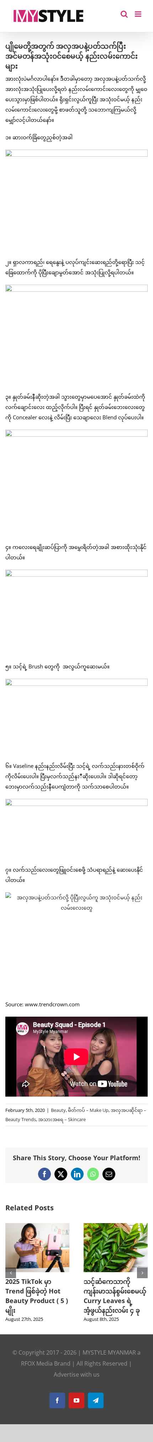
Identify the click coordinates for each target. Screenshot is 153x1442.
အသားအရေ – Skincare (62, 1119)
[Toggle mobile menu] (138, 14)
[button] (10, 1276)
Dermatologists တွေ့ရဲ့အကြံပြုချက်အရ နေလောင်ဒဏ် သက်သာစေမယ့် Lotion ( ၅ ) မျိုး (79, 1300)
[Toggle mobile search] (124, 14)
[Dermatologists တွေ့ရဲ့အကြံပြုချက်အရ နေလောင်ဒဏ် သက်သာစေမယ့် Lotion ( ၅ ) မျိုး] (80, 1226)
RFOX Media (37, 1370)
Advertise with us (77, 1381)
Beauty (58, 1110)
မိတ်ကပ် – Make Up (88, 1110)
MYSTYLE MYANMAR (109, 1359)
